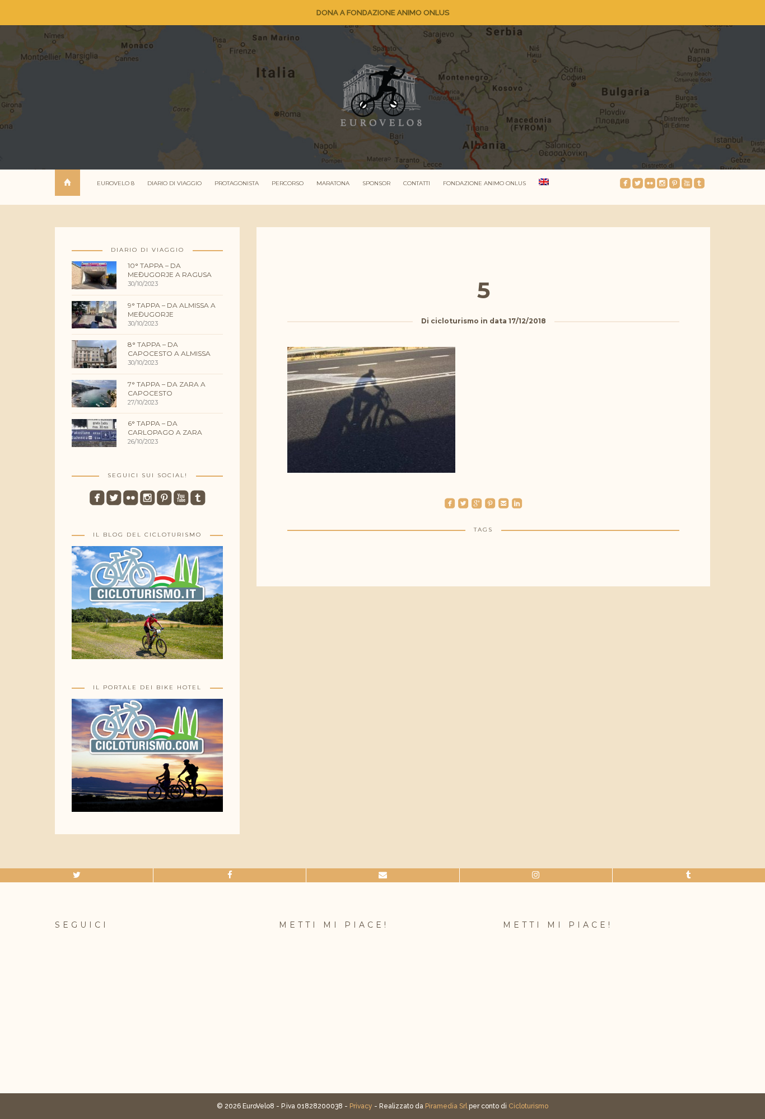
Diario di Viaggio (174, 183)
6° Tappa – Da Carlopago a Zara (165, 427)
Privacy (360, 1106)
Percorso (288, 183)
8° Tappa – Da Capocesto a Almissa (169, 349)
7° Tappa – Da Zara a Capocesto (167, 388)
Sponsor (376, 183)
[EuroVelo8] (382, 95)
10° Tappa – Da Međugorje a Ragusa (170, 270)
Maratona (332, 183)
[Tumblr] (689, 875)
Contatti (416, 183)
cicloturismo (455, 321)
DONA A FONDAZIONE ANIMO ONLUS (382, 12)
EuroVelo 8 (115, 183)
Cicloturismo (528, 1106)
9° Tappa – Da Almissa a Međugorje (172, 309)
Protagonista (236, 183)
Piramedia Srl (446, 1106)
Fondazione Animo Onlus (484, 183)
